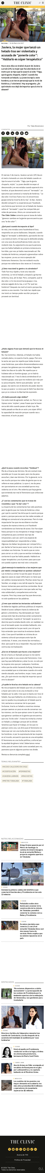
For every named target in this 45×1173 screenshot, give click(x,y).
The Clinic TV (24, 1149)
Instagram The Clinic (17, 1149)
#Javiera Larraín (10, 776)
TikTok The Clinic (31, 1149)
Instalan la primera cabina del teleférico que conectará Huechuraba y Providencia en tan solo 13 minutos (21, 892)
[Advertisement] (22, 322)
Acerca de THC (22, 1155)
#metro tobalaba (10, 781)
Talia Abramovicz (37, 126)
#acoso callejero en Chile (14, 767)
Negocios (24, 842)
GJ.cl (41, 1169)
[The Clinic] (4, 2)
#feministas (24, 771)
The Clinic (11, 1168)
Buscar (40, 3)
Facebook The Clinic (13, 1149)
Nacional (4, 43)
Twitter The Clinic (9, 1149)
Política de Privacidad (22, 1160)
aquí (28, 754)
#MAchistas (26, 776)
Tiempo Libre (19, 1062)
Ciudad (5, 887)
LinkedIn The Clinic (28, 1149)
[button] (3, 133)
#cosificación (9, 771)
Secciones (43, 3)
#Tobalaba (27, 781)
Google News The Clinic (35, 1149)
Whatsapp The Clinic (20, 1149)
